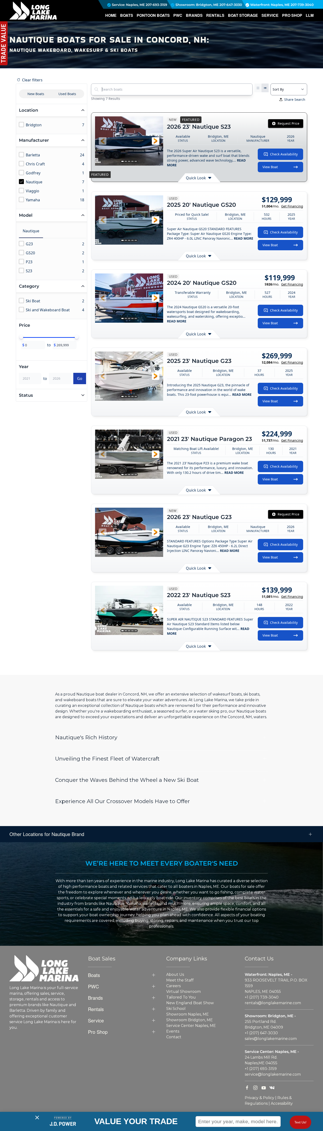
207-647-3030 (230, 5)
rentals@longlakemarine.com (273, 1003)
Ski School (176, 1008)
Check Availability (284, 154)
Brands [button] (194, 15)
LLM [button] (310, 15)
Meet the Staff (180, 980)
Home (111, 15)
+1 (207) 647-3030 (261, 1033)
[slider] (21, 337)
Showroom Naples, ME (187, 1014)
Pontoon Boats (153, 15)
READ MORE (243, 238)
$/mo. (282, 206)
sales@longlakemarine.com (271, 1038)
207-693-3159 (156, 5)
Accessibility (282, 1103)
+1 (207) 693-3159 (261, 1068)
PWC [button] (177, 15)
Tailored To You (181, 997)
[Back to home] (33, 11)
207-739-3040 (302, 5)
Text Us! (300, 1122)
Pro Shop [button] (292, 15)
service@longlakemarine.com (273, 1074)
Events (172, 1031)
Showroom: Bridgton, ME (196, 5)
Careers (173, 986)
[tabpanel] (52, 257)
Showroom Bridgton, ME (189, 1020)
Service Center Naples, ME (191, 1025)
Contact (173, 1037)
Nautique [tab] (31, 230)
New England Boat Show (190, 1003)
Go (79, 378)
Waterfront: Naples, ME (269, 5)
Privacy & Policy (259, 1098)
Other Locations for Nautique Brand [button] (46, 834)
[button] (102, 141)
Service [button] (270, 15)
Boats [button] (126, 15)
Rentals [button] (215, 15)
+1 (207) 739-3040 (262, 997)
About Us (175, 974)
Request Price (288, 123)
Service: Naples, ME (128, 5)
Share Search (294, 99)
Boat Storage (243, 15)
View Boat (270, 167)
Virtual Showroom (183, 991)
